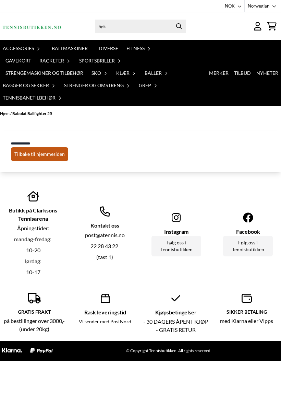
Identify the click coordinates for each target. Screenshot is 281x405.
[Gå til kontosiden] (257, 26)
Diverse (108, 48)
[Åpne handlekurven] (271, 26)
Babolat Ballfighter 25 (32, 113)
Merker (219, 73)
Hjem (5, 113)
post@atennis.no (105, 235)
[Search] (179, 26)
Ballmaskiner (70, 48)
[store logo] (32, 26)
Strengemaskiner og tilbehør (44, 73)
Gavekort (18, 60)
